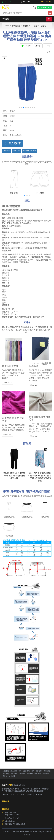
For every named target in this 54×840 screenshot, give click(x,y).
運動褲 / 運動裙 (40, 26)
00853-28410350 (15, 815)
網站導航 (26, 771)
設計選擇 (47, 771)
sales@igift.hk (10, 821)
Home (6, 26)
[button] (19, 107)
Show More (7, 382)
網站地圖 (27, 835)
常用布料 (29, 774)
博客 (32, 771)
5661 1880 (7, 2)
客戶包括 (5, 774)
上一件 (38, 46)
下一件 (47, 46)
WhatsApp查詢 (46, 7)
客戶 (20, 771)
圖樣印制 (45, 774)
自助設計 (6, 151)
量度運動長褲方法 (29, 151)
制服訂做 (16, 26)
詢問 (48, 52)
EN (49, 19)
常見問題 (13, 774)
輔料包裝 (37, 774)
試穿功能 (16, 151)
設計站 (4, 776)
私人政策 (13, 771)
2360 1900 (27, 2)
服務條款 (5, 771)
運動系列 (26, 26)
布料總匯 (39, 771)
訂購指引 (21, 774)
